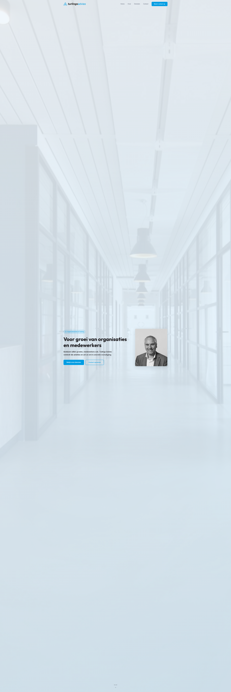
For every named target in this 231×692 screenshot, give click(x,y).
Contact (145, 4)
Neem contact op (159, 4)
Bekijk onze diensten (74, 362)
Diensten (137, 4)
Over (129, 4)
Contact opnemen (95, 362)
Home (122, 4)
